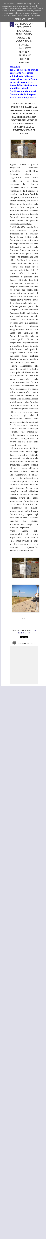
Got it (30, 19)
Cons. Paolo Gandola (27, 631)
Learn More (19, 19)
